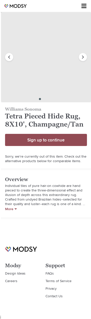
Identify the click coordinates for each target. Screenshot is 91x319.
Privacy (51, 288)
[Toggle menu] (83, 6)
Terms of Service (59, 281)
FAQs (50, 273)
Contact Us (54, 296)
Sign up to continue (45, 140)
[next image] (83, 57)
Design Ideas (15, 273)
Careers (11, 281)
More (9, 209)
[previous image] (9, 57)
